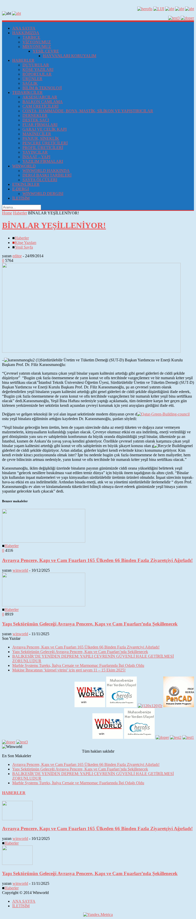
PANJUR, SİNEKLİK (40, 138)
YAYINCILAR (35, 152)
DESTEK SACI (35, 120)
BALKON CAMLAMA (42, 102)
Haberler (20, 213)
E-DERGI (20, 189)
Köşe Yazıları (25, 242)
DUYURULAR (35, 65)
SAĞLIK (30, 83)
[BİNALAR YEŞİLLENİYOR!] (91, 351)
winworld (20, 570)
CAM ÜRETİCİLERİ (40, 106)
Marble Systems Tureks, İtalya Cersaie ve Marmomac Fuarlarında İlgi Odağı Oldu (78, 665)
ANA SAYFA (23, 28)
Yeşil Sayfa (24, 247)
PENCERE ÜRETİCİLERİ (45, 143)
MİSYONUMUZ (36, 46)
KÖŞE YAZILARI (37, 69)
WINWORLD (24, 166)
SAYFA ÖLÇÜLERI (39, 180)
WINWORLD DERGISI (42, 193)
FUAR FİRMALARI (39, 124)
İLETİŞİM (21, 198)
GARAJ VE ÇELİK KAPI (44, 129)
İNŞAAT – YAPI (36, 157)
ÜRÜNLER (32, 79)
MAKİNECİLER (36, 134)
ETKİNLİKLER (26, 184)
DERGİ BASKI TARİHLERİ (46, 175)
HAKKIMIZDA (25, 33)
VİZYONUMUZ (36, 42)
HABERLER (23, 60)
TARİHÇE (31, 37)
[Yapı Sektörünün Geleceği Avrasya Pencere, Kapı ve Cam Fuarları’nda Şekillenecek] (43, 605)
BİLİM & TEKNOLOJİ (42, 88)
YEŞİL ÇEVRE (46, 51)
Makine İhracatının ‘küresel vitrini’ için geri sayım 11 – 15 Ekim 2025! (69, 670)
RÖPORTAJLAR (37, 74)
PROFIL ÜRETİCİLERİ (42, 147)
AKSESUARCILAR (39, 97)
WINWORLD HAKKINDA (46, 170)
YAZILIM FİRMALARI (42, 161)
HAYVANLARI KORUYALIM (69, 56)
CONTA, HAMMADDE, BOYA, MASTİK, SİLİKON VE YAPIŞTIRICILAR (87, 111)
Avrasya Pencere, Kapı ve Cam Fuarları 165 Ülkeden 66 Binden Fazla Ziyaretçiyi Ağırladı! (97, 560)
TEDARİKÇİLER (27, 92)
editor (17, 256)
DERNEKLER (34, 115)
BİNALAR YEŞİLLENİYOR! (54, 225)
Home (7, 213)
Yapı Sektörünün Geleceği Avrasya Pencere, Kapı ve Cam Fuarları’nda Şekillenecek (90, 624)
